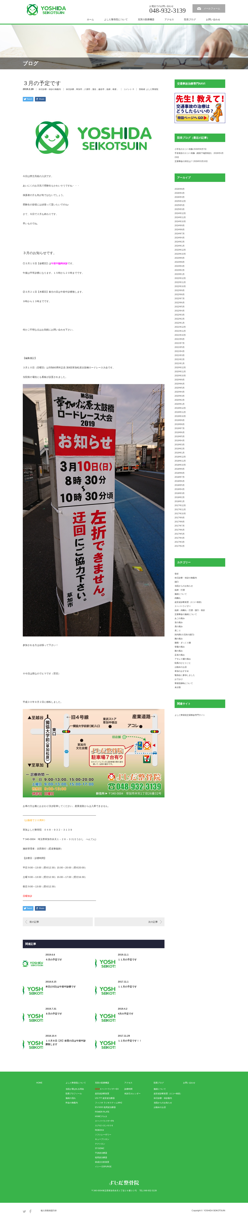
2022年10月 (180, 286)
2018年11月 (180, 461)
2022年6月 (180, 302)
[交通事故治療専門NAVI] (200, 122)
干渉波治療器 (101, 1153)
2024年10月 (180, 221)
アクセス (169, 19)
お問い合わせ (213, 19)
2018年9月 (180, 469)
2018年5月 (180, 485)
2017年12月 (180, 505)
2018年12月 (180, 457)
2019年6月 (180, 432)
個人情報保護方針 (49, 1211)
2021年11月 (180, 331)
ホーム (90, 19)
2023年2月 (180, 270)
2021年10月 (180, 335)
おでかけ (179, 679)
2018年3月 (180, 493)
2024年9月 (180, 225)
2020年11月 (180, 371)
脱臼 (177, 582)
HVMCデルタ (101, 1116)
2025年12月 (180, 201)
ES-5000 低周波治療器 (105, 1107)
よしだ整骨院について (116, 19)
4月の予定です (125, 1013)
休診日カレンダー (132, 1094)
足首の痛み (180, 655)
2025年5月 (180, 205)
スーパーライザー (183, 606)
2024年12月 (180, 213)
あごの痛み (180, 618)
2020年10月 (180, 375)
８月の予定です (54, 1013)
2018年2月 (180, 497)
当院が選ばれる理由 (75, 1089)
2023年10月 (180, 254)
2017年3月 (180, 542)
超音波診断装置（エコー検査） (189, 602)
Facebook (30, 1211)
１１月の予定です (127, 959)
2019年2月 (180, 448)
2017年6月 (180, 530)
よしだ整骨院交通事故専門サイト (190, 715)
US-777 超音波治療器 (105, 1098)
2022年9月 (180, 290)
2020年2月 (180, 400)
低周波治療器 (101, 1157)
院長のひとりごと (183, 663)
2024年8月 (180, 229)
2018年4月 (180, 489)
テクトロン (100, 1144)
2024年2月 (180, 242)
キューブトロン (102, 1139)
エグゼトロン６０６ (104, 1126)
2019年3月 (180, 444)
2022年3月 (180, 315)
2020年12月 (180, 367)
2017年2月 (180, 546)
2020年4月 (180, 392)
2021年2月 (180, 359)
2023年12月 (180, 250)
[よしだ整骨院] (46, 10)
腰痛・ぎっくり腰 (183, 643)
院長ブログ (190, 19)
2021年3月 (180, 355)
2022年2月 (180, 319)
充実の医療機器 (146, 19)
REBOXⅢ (99, 1130)
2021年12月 (180, 327)
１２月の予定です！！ (130, 1040)
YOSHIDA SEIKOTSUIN (214, 1210)
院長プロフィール (74, 1094)
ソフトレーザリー (103, 1135)
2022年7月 (180, 298)
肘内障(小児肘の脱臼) (184, 634)
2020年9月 (180, 380)
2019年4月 (180, 440)
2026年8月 (180, 189)
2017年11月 (180, 509)
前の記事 (34, 921)
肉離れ (178, 598)
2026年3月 (180, 197)
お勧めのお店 (181, 667)
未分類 (178, 687)
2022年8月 (180, 294)
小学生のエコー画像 (184, 149)
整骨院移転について (184, 683)
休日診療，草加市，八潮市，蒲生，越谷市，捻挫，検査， (92, 89)
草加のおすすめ (182, 671)
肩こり (178, 630)
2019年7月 (180, 428)
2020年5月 (180, 388)
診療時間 (128, 1089)
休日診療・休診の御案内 (50, 89)
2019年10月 (180, 416)
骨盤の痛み (180, 647)
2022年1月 (180, 323)
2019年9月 (180, 420)
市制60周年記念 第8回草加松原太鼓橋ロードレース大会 (78, 367)
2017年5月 (180, 534)
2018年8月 (180, 473)
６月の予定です (54, 959)
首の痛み (179, 622)
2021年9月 (180, 339)
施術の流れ (71, 1098)
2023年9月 (180, 258)
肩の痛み (179, 626)
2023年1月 (180, 274)
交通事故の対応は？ (184, 161)
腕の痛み (179, 638)
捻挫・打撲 (180, 590)
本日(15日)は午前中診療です (61, 986)
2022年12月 (180, 278)
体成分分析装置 (102, 1162)
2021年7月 (180, 343)
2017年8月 (180, 522)
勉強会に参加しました (185, 675)
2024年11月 (180, 217)
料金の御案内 (72, 1103)
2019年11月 (180, 412)
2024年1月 (180, 246)
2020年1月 (180, 404)
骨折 (177, 574)
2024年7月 (180, 233)
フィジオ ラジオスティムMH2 (108, 1103)
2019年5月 (180, 436)
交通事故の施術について (186, 614)
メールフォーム (212, 8)
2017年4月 (180, 538)
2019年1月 (180, 453)
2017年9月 (180, 517)
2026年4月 (180, 193)
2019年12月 (180, 408)
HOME (39, 1083)
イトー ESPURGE (103, 1167)
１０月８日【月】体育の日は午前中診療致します (66, 1042)
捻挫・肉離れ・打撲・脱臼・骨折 (190, 610)
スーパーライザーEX (107, 1089)
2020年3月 (180, 396)
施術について (181, 594)
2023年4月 (180, 266)
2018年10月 (180, 465)
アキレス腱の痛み (183, 659)
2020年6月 (180, 384)
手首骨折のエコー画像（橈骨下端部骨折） (194, 153)
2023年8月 (180, 262)
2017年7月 (180, 526)
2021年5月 (180, 347)
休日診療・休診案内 (163, 1098)
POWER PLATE (102, 1112)
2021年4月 (180, 351)
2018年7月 (180, 477)
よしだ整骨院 (152, 89)
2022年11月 (180, 282)
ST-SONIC (99, 1148)
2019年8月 (180, 424)
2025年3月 (180, 209)
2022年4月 (180, 311)
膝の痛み (179, 651)
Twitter (24, 1211)
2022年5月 (180, 306)
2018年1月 (180, 501)
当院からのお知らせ (184, 586)
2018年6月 (180, 481)
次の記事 (153, 921)
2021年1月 (180, 363)
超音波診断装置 (102, 1094)
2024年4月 (180, 237)
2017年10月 (180, 513)
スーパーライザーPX (104, 1121)
